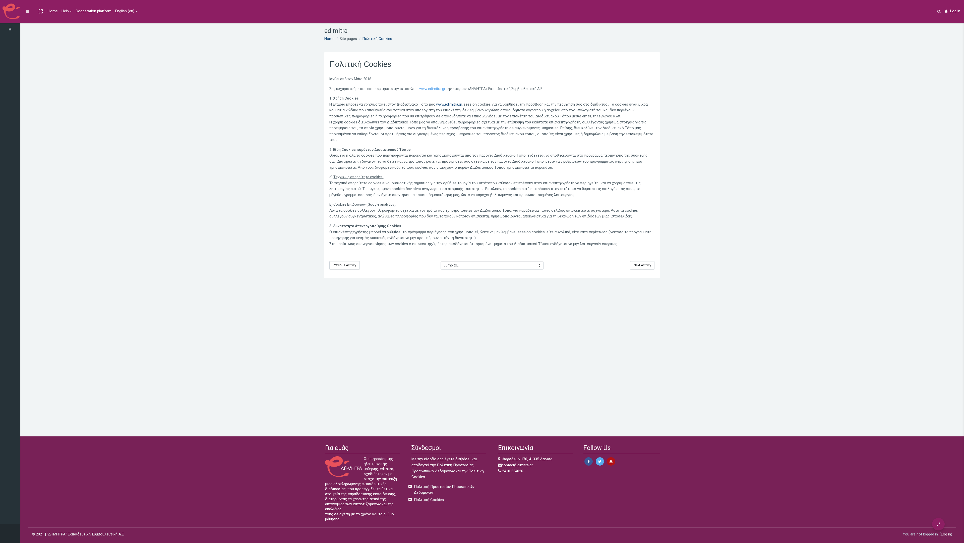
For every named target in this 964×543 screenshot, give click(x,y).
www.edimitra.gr (432, 89)
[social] (588, 461)
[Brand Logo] (10, 11)
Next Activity (642, 265)
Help (65, 11)
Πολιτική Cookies (377, 38)
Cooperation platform (93, 11)
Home (53, 11)
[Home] (10, 29)
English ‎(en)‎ (124, 11)
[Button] (938, 524)
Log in (955, 11)
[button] (40, 11)
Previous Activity (344, 265)
